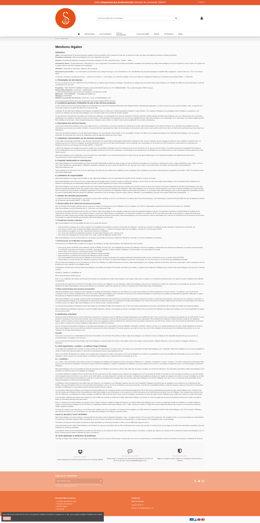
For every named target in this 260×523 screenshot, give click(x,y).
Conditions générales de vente (66, 501)
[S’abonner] (101, 480)
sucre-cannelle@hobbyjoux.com (143, 508)
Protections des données (65, 504)
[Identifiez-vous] (201, 18)
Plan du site (60, 509)
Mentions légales (62, 506)
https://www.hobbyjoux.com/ (81, 57)
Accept (7, 518)
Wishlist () (201, 2)
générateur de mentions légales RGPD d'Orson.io (100, 101)
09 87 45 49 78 (138, 505)
